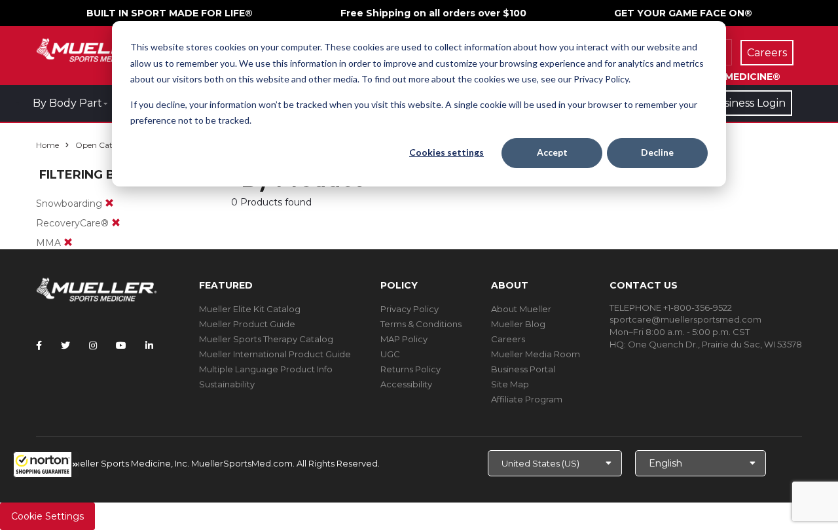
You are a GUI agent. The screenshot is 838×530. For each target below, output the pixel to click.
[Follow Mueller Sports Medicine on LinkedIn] (149, 345)
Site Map (510, 384)
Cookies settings (446, 152)
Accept (552, 152)
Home (47, 145)
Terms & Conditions (421, 324)
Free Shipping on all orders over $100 (433, 13)
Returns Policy (410, 369)
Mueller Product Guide (247, 324)
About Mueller (521, 309)
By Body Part (67, 103)
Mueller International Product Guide (275, 354)
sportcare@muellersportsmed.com (685, 319)
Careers (508, 339)
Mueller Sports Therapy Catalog (266, 339)
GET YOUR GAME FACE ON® (683, 13)
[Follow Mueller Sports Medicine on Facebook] (39, 345)
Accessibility (406, 384)
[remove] (109, 203)
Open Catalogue (106, 145)
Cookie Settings (47, 516)
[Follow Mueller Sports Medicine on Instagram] (93, 345)
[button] (46, 464)
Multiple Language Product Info (266, 369)
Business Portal (523, 369)
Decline (657, 152)
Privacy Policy (409, 309)
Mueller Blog (518, 324)
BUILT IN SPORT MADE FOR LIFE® (169, 13)
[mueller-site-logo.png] (96, 48)
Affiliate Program (526, 399)
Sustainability (227, 384)
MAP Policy (404, 339)
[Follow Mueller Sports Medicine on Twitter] (65, 345)
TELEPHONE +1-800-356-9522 (671, 307)
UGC (390, 354)
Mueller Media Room (535, 354)
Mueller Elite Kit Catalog (250, 309)
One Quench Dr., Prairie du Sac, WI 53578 (715, 344)
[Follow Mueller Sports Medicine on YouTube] (121, 345)
